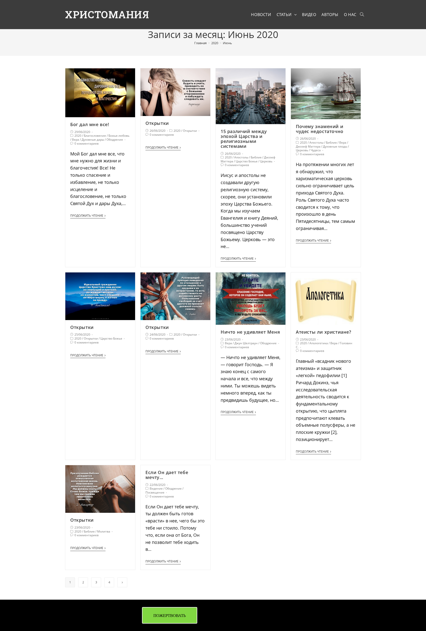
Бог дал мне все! (89, 124)
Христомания (107, 14)
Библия (256, 157)
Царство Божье (247, 161)
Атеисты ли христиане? (323, 332)
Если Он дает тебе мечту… (166, 474)
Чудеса (316, 150)
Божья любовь (118, 136)
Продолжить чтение (86, 216)
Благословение (95, 136)
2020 (77, 136)
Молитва (103, 531)
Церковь (266, 161)
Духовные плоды (335, 146)
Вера (75, 139)
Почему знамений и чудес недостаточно (319, 128)
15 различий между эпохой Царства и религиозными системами (244, 138)
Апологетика (318, 343)
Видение (156, 488)
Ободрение (114, 139)
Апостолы (241, 157)
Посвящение (154, 492)
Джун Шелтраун (246, 343)
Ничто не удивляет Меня (250, 332)
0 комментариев (86, 143)
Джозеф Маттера (308, 146)
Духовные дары (93, 139)
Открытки (157, 123)
